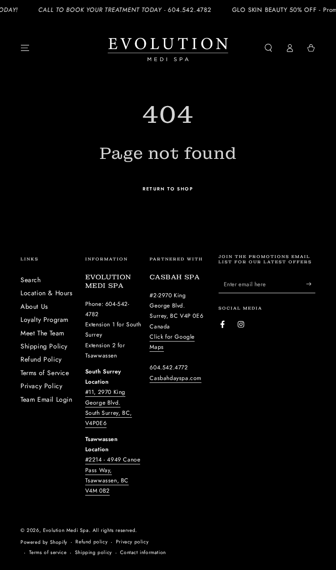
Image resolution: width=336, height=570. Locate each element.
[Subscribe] (311, 284)
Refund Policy (41, 359)
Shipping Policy (44, 346)
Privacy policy (132, 541)
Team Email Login (46, 399)
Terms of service (48, 552)
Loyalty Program (44, 319)
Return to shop (168, 188)
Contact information (143, 552)
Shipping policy (93, 552)
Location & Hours (46, 293)
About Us (34, 306)
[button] (268, 48)
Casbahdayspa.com (176, 378)
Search (30, 280)
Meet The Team (42, 333)
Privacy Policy (41, 386)
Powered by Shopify (43, 542)
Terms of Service (44, 373)
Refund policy (91, 541)
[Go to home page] (168, 47)
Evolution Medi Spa (66, 530)
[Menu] (25, 48)
